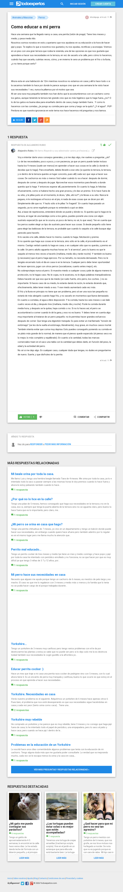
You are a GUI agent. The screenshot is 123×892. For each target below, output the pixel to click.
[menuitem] (28, 120)
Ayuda (30, 878)
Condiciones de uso (56, 878)
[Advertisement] (46, 70)
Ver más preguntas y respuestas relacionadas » (61, 769)
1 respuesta (21, 489)
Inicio (10, 878)
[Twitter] (22, 883)
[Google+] (31, 883)
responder (36, 444)
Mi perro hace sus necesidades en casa (38, 574)
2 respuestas (21, 710)
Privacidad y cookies (74, 878)
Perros (42, 17)
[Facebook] (27, 883)
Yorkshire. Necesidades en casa (33, 694)
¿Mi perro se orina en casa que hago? (37, 524)
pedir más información (58, 444)
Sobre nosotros (19, 878)
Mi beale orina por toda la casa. (32, 474)
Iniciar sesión (78, 4)
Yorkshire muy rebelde (26, 719)
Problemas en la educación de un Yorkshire (40, 745)
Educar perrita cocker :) (27, 669)
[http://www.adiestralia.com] (93, 151)
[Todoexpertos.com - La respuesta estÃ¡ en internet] (30, 3)
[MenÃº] (11, 4)
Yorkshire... (19, 644)
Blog (36, 878)
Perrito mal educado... (26, 549)
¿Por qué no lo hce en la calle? (32, 499)
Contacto (43, 878)
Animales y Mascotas (22, 17)
